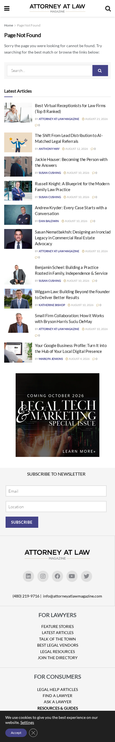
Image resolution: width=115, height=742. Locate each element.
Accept (16, 733)
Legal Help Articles (57, 689)
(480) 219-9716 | (27, 596)
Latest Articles (57, 632)
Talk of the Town (57, 639)
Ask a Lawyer (57, 701)
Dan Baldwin (49, 221)
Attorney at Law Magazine (59, 119)
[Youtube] (72, 576)
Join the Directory (58, 657)
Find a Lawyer (57, 695)
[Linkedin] (28, 576)
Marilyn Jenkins (51, 358)
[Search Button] (100, 70)
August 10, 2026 (77, 172)
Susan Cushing (50, 172)
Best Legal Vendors (57, 645)
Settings (27, 722)
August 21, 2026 (96, 119)
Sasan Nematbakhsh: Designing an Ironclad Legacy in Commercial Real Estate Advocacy (73, 237)
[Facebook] (57, 576)
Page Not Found (28, 25)
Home (8, 25)
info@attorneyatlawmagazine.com (72, 596)
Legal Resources (57, 651)
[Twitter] (86, 576)
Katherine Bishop (52, 305)
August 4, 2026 (79, 358)
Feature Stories (57, 626)
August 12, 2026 (76, 148)
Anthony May (49, 148)
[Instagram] (43, 576)
